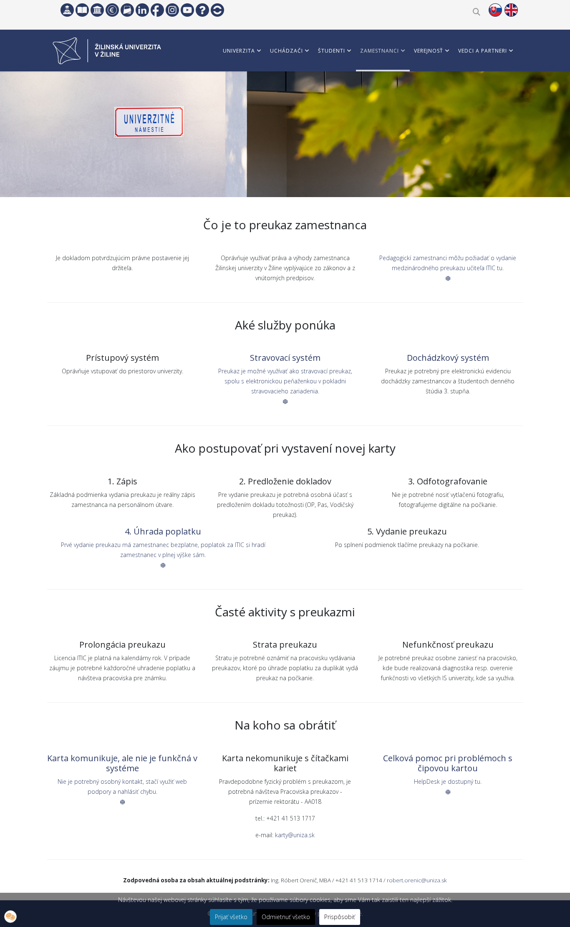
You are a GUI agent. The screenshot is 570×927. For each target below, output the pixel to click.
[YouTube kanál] (187, 10)
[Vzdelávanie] (67, 10)
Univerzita (239, 50)
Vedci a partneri (482, 50)
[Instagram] (172, 10)
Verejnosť (428, 50)
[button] (10, 916)
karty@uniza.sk (295, 835)
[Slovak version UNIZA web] (495, 10)
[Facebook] (157, 10)
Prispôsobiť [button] (339, 917)
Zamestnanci (379, 50)
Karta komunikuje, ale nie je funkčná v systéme (122, 763)
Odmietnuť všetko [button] (286, 917)
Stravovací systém (285, 357)
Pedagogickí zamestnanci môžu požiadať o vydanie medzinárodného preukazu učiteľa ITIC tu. (447, 263)
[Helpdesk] (202, 10)
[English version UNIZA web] (511, 10)
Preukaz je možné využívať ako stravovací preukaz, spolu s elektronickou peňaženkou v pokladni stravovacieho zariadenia (285, 381)
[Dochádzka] (217, 10)
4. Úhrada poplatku (163, 531)
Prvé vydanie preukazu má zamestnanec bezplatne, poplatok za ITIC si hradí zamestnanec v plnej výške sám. (163, 550)
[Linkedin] (142, 10)
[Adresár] (127, 10)
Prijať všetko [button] (231, 917)
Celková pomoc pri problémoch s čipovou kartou (447, 763)
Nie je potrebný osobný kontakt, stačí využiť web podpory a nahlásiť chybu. (122, 786)
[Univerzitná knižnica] (82, 10)
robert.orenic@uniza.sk (417, 880)
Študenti (331, 50)
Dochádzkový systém (448, 357)
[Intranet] (97, 10)
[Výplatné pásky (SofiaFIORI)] (112, 10)
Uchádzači (286, 50)
